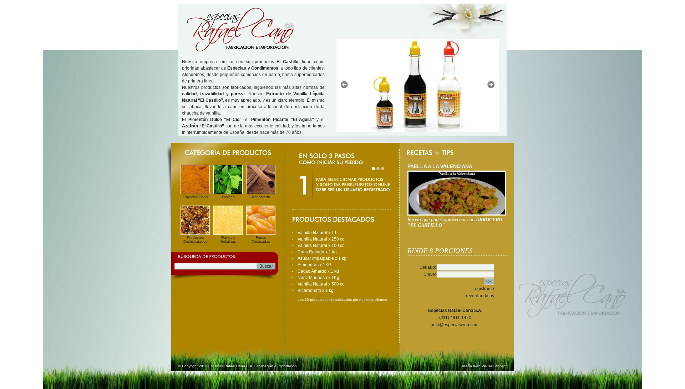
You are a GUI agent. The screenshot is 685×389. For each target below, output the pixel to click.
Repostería (261, 197)
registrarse (483, 288)
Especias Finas (195, 197)
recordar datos (480, 295)
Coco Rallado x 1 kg (317, 251)
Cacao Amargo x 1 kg (318, 271)
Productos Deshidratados (195, 239)
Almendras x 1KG (314, 264)
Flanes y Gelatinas (228, 239)
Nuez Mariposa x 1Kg (318, 277)
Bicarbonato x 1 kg (316, 290)
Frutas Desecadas (261, 239)
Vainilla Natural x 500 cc (321, 284)
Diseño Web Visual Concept (484, 366)
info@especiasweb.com (455, 324)
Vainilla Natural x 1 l (317, 232)
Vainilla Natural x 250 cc (321, 239)
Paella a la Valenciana (456, 174)
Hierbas (228, 197)
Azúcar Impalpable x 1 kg (322, 258)
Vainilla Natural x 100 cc (321, 245)
